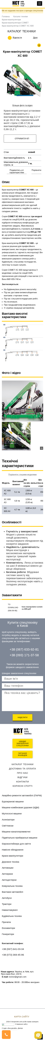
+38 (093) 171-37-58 (24, 655)
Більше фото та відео (22, 105)
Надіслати (22, 717)
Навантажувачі (10, 910)
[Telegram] (24, 962)
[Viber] (15, 962)
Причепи (6, 922)
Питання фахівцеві (22, 754)
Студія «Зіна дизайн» (9, 1028)
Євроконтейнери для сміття (16, 844)
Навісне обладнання (12, 850)
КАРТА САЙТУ (21, 1016)
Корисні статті (22, 786)
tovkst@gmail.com (17, 977)
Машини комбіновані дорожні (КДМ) (20, 807)
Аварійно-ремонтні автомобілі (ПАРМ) (22, 795)
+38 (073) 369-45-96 (13, 954)
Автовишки (7, 868)
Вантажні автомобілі (12, 892)
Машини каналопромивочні (16, 831)
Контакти (22, 781)
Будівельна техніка (12, 916)
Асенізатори (8, 819)
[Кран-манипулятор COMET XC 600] (22, 436)
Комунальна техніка (12, 886)
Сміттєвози (7, 825)
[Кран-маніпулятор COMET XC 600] (22, 401)
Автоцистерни (9, 880)
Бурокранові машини (13, 801)
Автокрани (7, 874)
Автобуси (7, 898)
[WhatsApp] (5, 962)
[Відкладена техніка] (24, 37)
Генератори (8, 934)
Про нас (22, 773)
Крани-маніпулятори (11, 20)
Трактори (6, 904)
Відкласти (17, 38)
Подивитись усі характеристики (17, 171)
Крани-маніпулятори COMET (15, 23)
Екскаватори (8, 928)
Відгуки (23, 777)
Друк (35, 38)
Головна (6, 16)
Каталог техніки (20, 16)
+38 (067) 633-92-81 (24, 649)
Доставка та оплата (22, 768)
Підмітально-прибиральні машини (19, 837)
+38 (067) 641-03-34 (13, 949)
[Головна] (19, 3)
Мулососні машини (12, 813)
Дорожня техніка (10, 862)
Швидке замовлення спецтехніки (22, 743)
